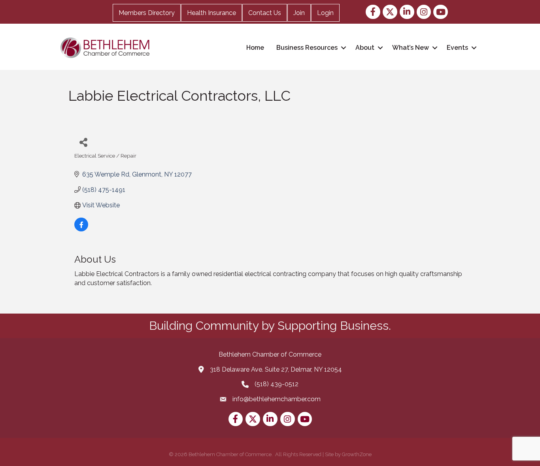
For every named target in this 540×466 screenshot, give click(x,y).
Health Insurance (211, 13)
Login (325, 13)
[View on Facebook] (81, 229)
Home (255, 47)
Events (457, 47)
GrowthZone (357, 454)
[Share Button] (83, 142)
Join (299, 13)
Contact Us (264, 13)
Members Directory (147, 13)
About (364, 47)
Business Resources (307, 47)
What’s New (410, 47)
